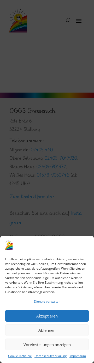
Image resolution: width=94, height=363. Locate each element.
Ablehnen (47, 330)
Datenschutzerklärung (50, 356)
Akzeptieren (47, 316)
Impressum (77, 356)
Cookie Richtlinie (20, 356)
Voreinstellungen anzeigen (47, 344)
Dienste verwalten (47, 301)
